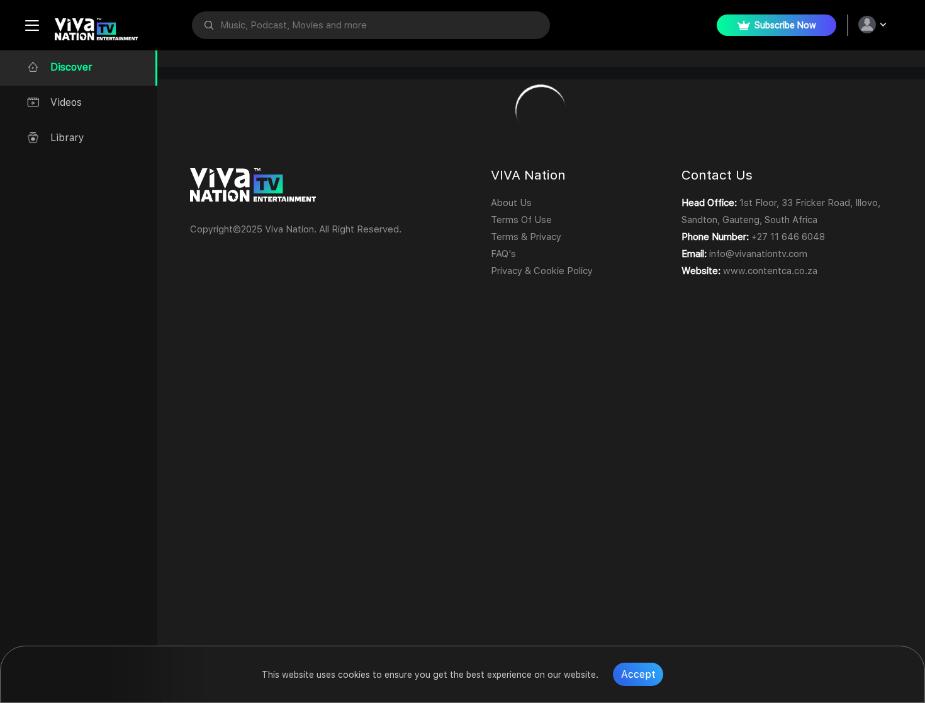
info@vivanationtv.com (758, 254)
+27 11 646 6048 (788, 237)
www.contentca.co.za (770, 271)
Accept (638, 674)
